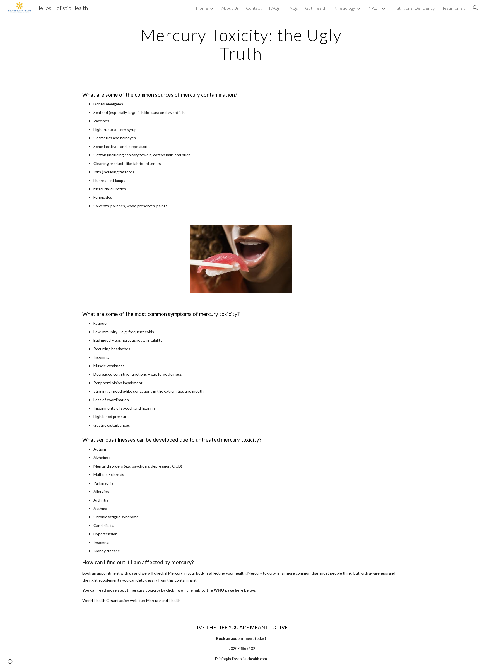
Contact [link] (254, 8)
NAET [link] (374, 8)
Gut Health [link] (315, 8)
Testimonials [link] (453, 8)
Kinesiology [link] (344, 8)
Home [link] (202, 8)
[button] (475, 7)
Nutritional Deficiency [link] (414, 8)
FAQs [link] (274, 8)
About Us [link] (230, 8)
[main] (241, 44)
